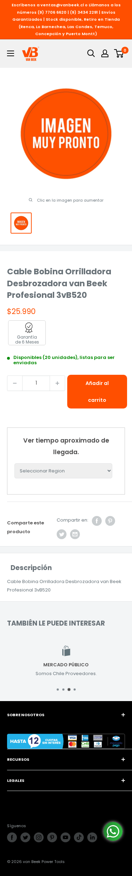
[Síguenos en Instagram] (39, 837)
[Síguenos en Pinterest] (52, 837)
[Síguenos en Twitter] (25, 837)
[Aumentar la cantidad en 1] (57, 383)
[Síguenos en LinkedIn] (92, 837)
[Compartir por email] (75, 534)
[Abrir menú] (10, 53)
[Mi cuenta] (104, 53)
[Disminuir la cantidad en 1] (14, 383)
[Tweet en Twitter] (62, 534)
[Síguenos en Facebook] (12, 837)
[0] (119, 53)
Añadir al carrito (97, 392)
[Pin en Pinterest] (110, 521)
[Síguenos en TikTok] (79, 837)
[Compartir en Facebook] (97, 521)
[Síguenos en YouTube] (65, 837)
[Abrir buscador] (91, 53)
